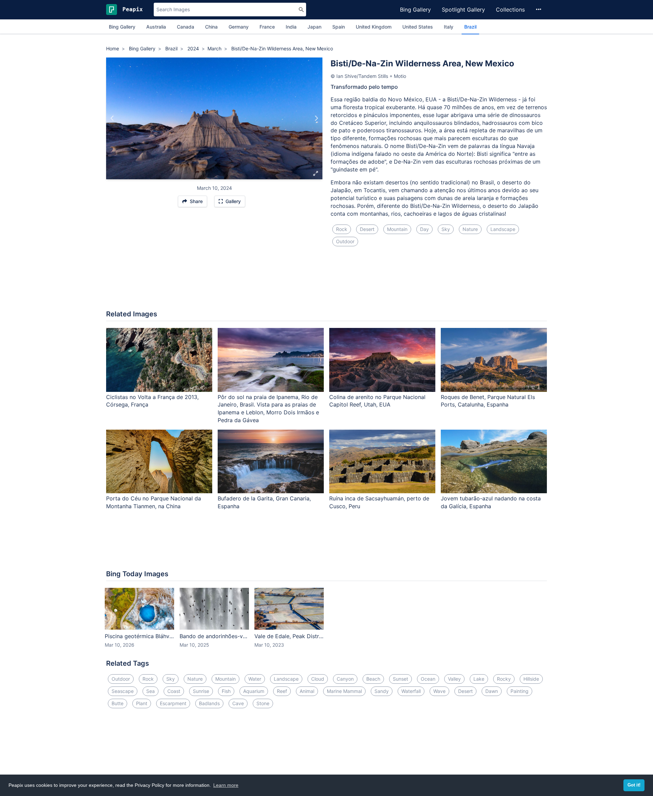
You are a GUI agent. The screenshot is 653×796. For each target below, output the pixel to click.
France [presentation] (267, 27)
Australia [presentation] (156, 27)
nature (470, 229)
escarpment (173, 703)
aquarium (253, 691)
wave (439, 691)
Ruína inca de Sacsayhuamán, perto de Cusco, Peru (379, 502)
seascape (123, 691)
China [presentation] (211, 27)
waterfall (411, 691)
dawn (491, 691)
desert (367, 229)
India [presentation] (291, 27)
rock (341, 229)
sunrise (201, 691)
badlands (209, 703)
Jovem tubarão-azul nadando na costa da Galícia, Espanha (491, 502)
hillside (531, 679)
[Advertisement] (326, 282)
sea (150, 691)
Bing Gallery (415, 9)
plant (141, 703)
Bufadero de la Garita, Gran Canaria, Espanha (264, 502)
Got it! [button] (633, 785)
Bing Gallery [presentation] (122, 27)
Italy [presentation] (448, 27)
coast (173, 691)
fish (226, 691)
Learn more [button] (225, 785)
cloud (317, 679)
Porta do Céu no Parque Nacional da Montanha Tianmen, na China (153, 502)
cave (238, 703)
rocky (504, 679)
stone (262, 703)
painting (519, 691)
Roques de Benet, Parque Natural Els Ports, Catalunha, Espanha (488, 401)
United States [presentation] (417, 27)
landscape (502, 229)
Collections (510, 9)
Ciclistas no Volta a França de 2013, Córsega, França (152, 401)
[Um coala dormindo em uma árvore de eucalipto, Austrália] (316, 118)
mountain (397, 229)
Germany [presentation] (239, 27)
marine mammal (344, 691)
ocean (428, 679)
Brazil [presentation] (470, 27)
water (254, 679)
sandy (381, 691)
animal (307, 691)
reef (282, 691)
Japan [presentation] (314, 27)
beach (373, 679)
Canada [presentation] (185, 27)
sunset (400, 679)
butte (117, 703)
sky (445, 229)
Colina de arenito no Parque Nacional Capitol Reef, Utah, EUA (377, 401)
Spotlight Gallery (463, 9)
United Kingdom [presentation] (373, 27)
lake (478, 679)
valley (454, 679)
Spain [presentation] (338, 27)
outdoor (345, 241)
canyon (345, 679)
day (424, 229)
